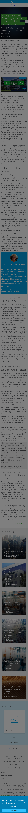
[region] (14, 804)
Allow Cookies (14, 810)
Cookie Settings (14, 806)
